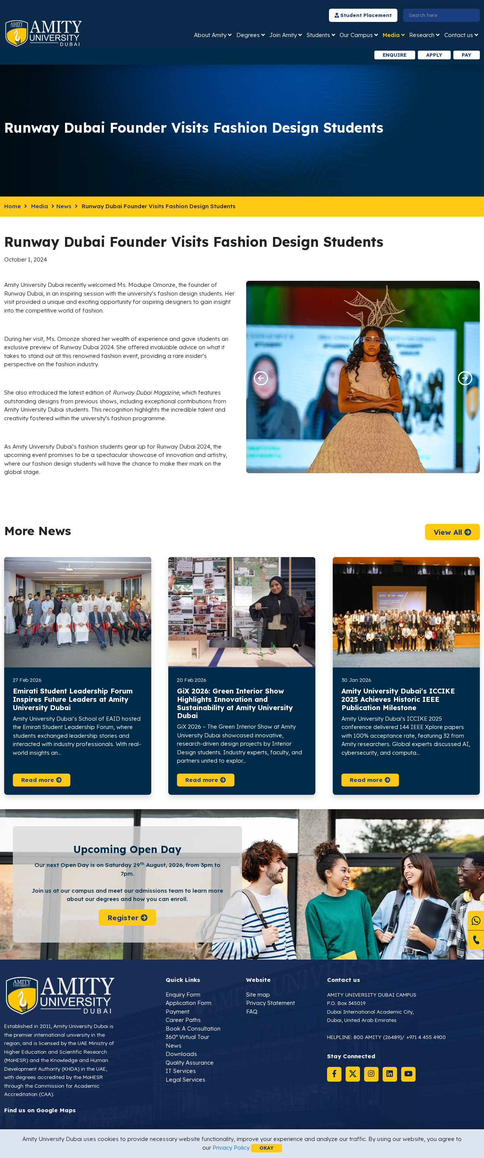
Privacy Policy (231, 1147)
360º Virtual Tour (187, 1036)
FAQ (252, 1011)
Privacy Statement (270, 1002)
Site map (258, 994)
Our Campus (356, 35)
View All (448, 531)
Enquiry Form (183, 994)
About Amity (210, 35)
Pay (466, 55)
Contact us (458, 35)
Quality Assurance (190, 1062)
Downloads (181, 1053)
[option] (141, 55)
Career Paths (183, 1019)
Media (391, 35)
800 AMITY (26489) (378, 1037)
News (63, 206)
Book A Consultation (193, 1028)
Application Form (188, 1002)
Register (123, 917)
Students (318, 35)
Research (421, 35)
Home (12, 206)
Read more (38, 779)
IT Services (181, 1070)
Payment (177, 1011)
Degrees (248, 35)
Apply (434, 55)
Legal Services (185, 1079)
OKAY (266, 1148)
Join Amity (283, 35)
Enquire (394, 55)
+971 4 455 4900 (426, 1037)
